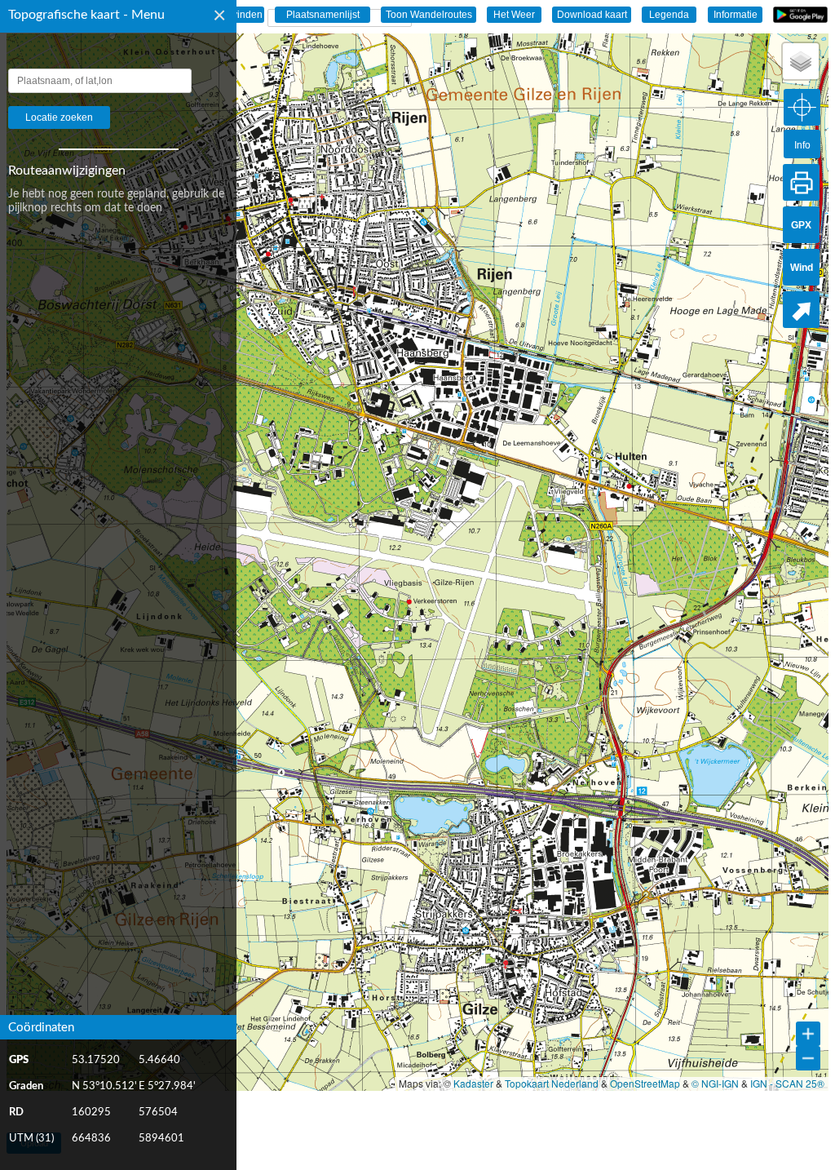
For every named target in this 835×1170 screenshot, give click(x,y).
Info (802, 145)
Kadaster (473, 1083)
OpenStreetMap (645, 1083)
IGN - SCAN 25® (787, 1083)
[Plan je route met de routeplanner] (801, 309)
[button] (801, 61)
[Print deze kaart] (801, 182)
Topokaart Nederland (552, 1083)
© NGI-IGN (715, 1083)
